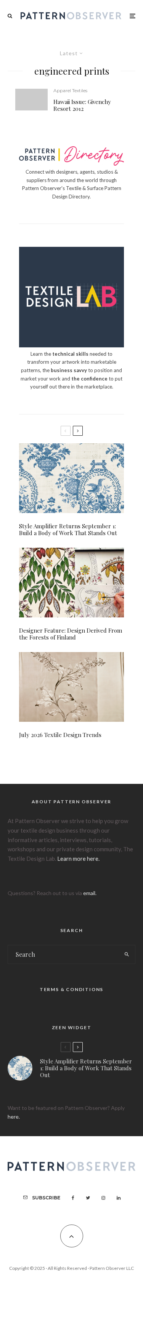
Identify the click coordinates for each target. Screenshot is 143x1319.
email (89, 893)
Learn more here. (78, 858)
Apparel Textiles (70, 90)
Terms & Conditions (71, 989)
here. (14, 1116)
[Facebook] (73, 1198)
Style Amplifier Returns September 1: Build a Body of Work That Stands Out (68, 529)
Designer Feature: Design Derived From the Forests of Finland (70, 634)
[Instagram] (103, 1198)
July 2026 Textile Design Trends (60, 734)
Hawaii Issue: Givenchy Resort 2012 (82, 105)
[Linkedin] (118, 1198)
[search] (127, 954)
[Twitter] (88, 1198)
